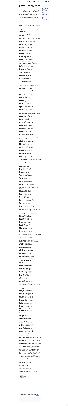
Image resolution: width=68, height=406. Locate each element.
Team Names (30, 1)
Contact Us (46, 1)
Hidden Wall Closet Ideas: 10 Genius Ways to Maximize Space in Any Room (45, 8)
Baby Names (38, 1)
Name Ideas (34, 1)
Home (27, 1)
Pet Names (42, 1)
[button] (48, 1)
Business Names (21, 403)
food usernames (20, 373)
